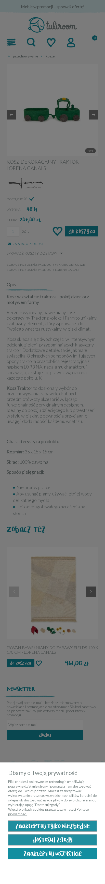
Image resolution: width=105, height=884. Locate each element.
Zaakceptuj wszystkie (52, 854)
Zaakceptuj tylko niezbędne (52, 826)
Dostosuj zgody (53, 840)
